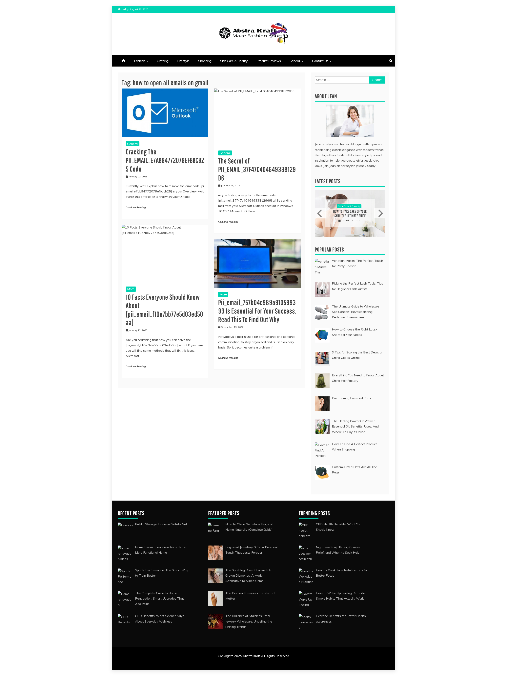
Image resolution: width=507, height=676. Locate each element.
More (130, 289)
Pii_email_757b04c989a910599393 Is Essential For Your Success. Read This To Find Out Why (257, 310)
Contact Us (320, 61)
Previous (320, 213)
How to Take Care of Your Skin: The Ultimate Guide (350, 213)
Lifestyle (183, 61)
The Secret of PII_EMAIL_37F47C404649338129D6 (257, 169)
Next (379, 213)
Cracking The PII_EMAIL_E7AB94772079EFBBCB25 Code (165, 160)
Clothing (163, 61)
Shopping (205, 61)
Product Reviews (268, 61)
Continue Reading (136, 207)
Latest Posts (327, 181)
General (295, 61)
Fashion (139, 61)
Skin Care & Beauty (234, 61)
